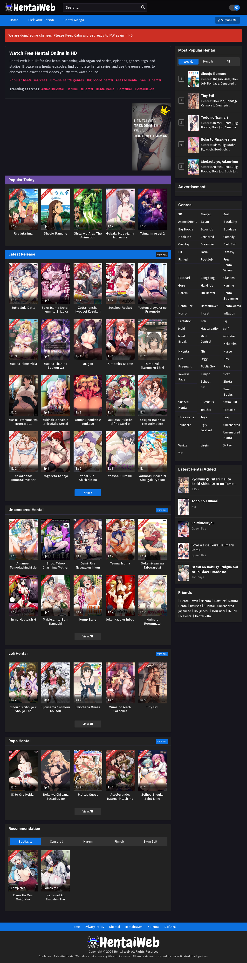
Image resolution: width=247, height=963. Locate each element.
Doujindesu (201, 611)
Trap (226, 417)
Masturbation (210, 328)
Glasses (229, 278)
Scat (226, 374)
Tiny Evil (207, 96)
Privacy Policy (94, 927)
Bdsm (216, 145)
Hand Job (207, 285)
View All (162, 255)
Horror (183, 313)
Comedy (228, 237)
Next (87, 493)
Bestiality (25, 841)
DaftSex (220, 601)
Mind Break (182, 338)
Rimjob (119, 841)
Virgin (205, 445)
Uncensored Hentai (231, 435)
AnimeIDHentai (52, 89)
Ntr (203, 351)
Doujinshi (218, 611)
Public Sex (208, 366)
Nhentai (206, 601)
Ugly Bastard (206, 427)
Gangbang (208, 278)
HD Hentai (208, 293)
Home (75, 927)
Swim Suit (150, 841)
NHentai (87, 89)
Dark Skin (229, 244)
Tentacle (229, 410)
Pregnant (185, 366)
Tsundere (184, 425)
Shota (227, 381)
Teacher (206, 410)
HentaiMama (105, 89)
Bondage (213, 83)
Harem (88, 841)
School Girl (206, 384)
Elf (180, 252)
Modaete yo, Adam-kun (219, 162)
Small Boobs (228, 391)
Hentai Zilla (203, 616)
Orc (180, 359)
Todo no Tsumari (214, 118)
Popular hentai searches (28, 80)
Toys (204, 417)
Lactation (185, 321)
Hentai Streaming (230, 295)
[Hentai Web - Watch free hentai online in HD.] (30, 9)
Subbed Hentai (183, 404)
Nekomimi (230, 344)
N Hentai (186, 616)
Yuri (180, 453)
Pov (226, 359)
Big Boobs (228, 145)
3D (180, 214)
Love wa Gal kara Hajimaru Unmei (213, 547)
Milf (226, 328)
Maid (181, 328)
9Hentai (209, 606)
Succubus (207, 402)
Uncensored (231, 425)
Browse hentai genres (67, 80)
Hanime (72, 89)
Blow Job (218, 101)
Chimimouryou (203, 523)
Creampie (222, 105)
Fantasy (228, 252)
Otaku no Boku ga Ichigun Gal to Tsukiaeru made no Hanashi (215, 569)
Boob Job (220, 149)
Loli (203, 321)
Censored (56, 841)
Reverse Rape (184, 376)
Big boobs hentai (100, 80)
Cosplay (183, 244)
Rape (226, 366)
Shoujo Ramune (213, 74)
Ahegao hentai (126, 80)
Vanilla (182, 445)
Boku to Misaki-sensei (218, 140)
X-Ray (227, 445)
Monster (229, 336)
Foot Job (207, 259)
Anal (227, 79)
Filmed (183, 259)
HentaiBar (124, 89)
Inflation (229, 313)
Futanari (184, 278)
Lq (225, 321)
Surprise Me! (228, 20)
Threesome (186, 417)
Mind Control (206, 338)
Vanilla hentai (150, 80)
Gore (181, 285)
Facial (205, 252)
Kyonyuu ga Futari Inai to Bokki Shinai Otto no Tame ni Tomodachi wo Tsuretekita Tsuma (214, 481)
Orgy (204, 359)
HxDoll (232, 611)
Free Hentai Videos (228, 265)
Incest (205, 313)
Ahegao (218, 79)
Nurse (227, 351)
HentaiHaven (144, 89)
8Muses (195, 606)
